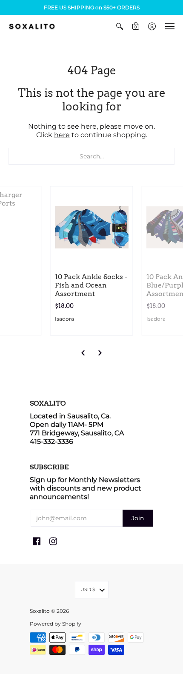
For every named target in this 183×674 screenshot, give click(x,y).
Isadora (64, 319)
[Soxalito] (32, 26)
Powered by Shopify (55, 623)
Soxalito (40, 611)
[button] (120, 26)
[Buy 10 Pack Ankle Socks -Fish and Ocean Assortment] (92, 227)
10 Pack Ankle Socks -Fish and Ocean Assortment (91, 285)
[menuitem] (120, 26)
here (62, 135)
